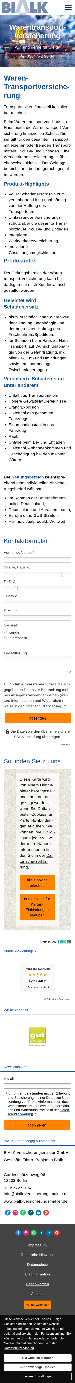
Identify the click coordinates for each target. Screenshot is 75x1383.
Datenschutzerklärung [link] (36, 861)
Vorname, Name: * (19, 553)
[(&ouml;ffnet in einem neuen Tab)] (37, 1052)
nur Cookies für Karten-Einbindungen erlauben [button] (37, 907)
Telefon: (10, 596)
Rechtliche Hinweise (37, 1255)
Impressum (37, 1245)
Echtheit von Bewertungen (59, 999)
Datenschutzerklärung (43, 706)
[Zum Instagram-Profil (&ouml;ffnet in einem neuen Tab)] (15, 1213)
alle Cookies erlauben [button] (37, 883)
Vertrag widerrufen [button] (37, 1304)
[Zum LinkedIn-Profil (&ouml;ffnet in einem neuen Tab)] (38, 1213)
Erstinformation (37, 1274)
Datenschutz (37, 1265)
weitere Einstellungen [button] (37, 1376)
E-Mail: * (11, 611)
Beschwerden (37, 1284)
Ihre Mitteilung (15, 653)
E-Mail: (9, 1079)
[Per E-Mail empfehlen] (69, 941)
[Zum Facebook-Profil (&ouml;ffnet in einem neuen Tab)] (8, 1213)
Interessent (17, 638)
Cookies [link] (37, 1294)
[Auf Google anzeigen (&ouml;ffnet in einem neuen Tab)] (46, 1213)
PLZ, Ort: (11, 582)
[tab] (37, 261)
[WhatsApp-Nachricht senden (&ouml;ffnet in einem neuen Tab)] (23, 1213)
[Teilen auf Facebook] (60, 941)
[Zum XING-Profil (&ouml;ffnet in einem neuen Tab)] (31, 1213)
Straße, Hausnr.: (17, 567)
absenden (37, 718)
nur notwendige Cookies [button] (38, 1367)
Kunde (13, 632)
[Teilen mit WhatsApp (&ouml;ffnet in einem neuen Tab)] (64, 941)
